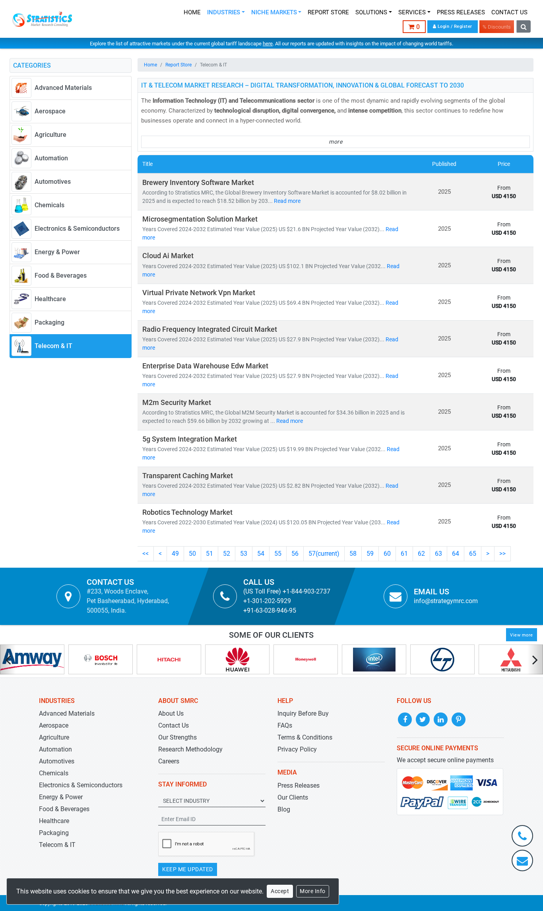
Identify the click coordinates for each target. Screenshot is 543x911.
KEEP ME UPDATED (187, 869)
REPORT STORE (328, 12)
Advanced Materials (67, 713)
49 (175, 553)
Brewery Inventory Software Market (198, 183)
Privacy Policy (297, 749)
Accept (280, 891)
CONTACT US (509, 12)
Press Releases (298, 785)
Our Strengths (177, 737)
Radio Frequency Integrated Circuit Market (209, 329)
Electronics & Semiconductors (80, 785)
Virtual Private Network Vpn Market (198, 293)
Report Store (178, 65)
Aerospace (53, 725)
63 (438, 553)
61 (404, 553)
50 (192, 553)
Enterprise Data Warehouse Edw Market (205, 366)
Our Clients (292, 797)
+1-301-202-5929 (267, 601)
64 (455, 553)
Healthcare (54, 821)
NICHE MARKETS (274, 12)
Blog (283, 809)
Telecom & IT (57, 845)
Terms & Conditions (304, 737)
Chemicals (53, 773)
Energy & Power (61, 797)
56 (295, 553)
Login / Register (454, 26)
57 (323, 553)
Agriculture (54, 737)
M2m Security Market (176, 403)
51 (209, 553)
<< (145, 553)
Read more (287, 201)
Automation (55, 749)
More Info (313, 891)
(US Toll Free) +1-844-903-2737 (286, 591)
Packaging (54, 833)
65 (472, 553)
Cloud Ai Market (168, 256)
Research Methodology (190, 749)
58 (353, 553)
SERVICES (412, 12)
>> (502, 553)
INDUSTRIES (223, 12)
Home (150, 65)
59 (370, 553)
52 (226, 553)
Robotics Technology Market (187, 512)
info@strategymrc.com (446, 601)
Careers (168, 761)
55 (277, 553)
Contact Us (173, 725)
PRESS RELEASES (461, 12)
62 (421, 553)
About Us (171, 713)
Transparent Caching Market (187, 476)
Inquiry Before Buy (303, 713)
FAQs (284, 725)
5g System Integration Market (189, 439)
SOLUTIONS (371, 12)
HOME (192, 12)
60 (387, 553)
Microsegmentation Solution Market (200, 219)
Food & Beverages (64, 809)
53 (243, 553)
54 (260, 553)
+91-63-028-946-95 (269, 610)
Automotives (56, 761)
